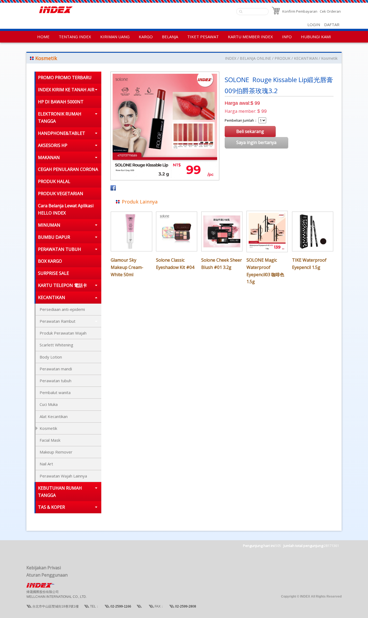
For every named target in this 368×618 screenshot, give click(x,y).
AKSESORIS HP (52, 145)
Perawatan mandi (56, 368)
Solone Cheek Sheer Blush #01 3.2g (221, 263)
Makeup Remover (56, 452)
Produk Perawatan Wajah (63, 333)
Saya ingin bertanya (256, 142)
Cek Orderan (330, 11)
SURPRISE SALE (53, 273)
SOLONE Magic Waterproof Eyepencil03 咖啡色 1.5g (265, 271)
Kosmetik (329, 58)
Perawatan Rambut (57, 321)
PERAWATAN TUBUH (59, 249)
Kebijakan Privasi (43, 568)
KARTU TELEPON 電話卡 (62, 285)
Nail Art (46, 463)
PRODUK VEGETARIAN (60, 193)
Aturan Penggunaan (47, 575)
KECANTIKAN (306, 58)
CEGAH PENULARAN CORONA (68, 169)
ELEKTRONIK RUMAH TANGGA (59, 117)
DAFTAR (331, 24)
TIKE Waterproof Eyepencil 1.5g (309, 263)
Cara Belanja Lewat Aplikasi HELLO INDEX (65, 209)
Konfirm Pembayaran (299, 11)
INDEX (230, 58)
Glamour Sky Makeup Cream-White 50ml (127, 267)
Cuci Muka (49, 404)
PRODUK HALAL (54, 181)
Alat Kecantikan (54, 416)
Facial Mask (50, 440)
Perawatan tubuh (55, 380)
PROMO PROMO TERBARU (65, 77)
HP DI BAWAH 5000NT (61, 102)
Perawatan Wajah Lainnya (63, 476)
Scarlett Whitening (56, 344)
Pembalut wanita (55, 392)
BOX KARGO (50, 261)
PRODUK (282, 58)
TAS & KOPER (51, 507)
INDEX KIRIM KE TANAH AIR (66, 90)
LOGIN (313, 24)
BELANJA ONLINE (255, 58)
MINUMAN (49, 225)
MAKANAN (49, 157)
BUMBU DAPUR (54, 237)
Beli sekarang (250, 131)
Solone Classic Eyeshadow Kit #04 (175, 263)
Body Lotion (51, 357)
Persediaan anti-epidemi (62, 309)
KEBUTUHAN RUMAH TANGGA (60, 491)
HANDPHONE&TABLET (61, 133)
